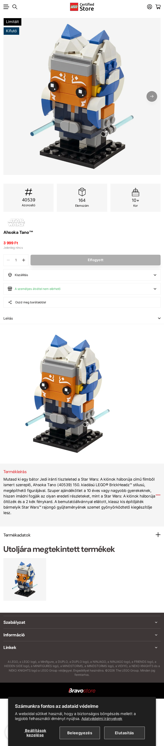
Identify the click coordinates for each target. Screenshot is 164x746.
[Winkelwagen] (158, 6)
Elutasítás (124, 733)
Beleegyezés (79, 733)
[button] (151, 96)
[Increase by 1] (23, 260)
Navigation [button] (5, 7)
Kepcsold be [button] (159, 318)
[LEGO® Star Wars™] (82, 222)
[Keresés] (14, 7)
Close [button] (82, 622)
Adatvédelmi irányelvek (101, 718)
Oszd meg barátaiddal (30, 302)
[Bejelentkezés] (149, 6)
